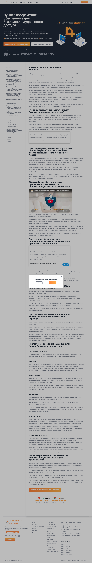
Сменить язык (52, 282)
